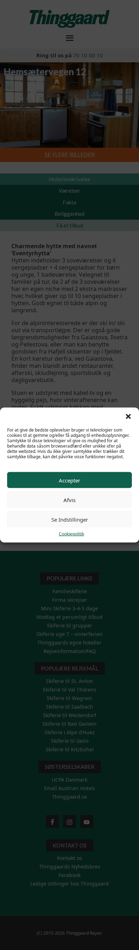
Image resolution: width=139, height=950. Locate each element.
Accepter (69, 480)
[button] (128, 416)
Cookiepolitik (71, 534)
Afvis (69, 499)
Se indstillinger (69, 519)
